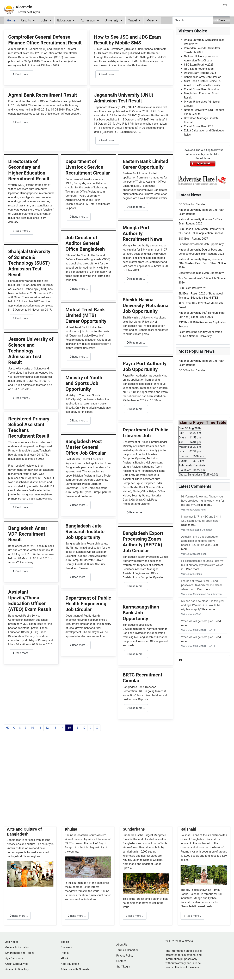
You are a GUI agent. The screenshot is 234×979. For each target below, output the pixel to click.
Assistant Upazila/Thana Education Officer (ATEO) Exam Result (29, 600)
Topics (65, 941)
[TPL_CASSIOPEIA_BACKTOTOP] (228, 972)
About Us (121, 944)
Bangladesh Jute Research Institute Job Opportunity (84, 531)
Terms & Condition (127, 950)
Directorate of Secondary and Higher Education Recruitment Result (28, 170)
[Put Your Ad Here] (202, 180)
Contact (121, 961)
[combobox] (192, 20)
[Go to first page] (7, 728)
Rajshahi (188, 829)
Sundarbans (134, 829)
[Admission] (97, 20)
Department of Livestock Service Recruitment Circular (87, 167)
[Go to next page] (91, 728)
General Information (17, 947)
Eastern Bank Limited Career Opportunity (145, 164)
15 (69, 727)
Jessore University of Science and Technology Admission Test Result (30, 350)
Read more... (204, 504)
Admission (88, 20)
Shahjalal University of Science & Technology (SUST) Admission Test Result (29, 263)
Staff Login (123, 966)
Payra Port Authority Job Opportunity (145, 366)
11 (39, 727)
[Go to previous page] (14, 728)
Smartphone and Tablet (19, 952)
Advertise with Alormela (75, 969)
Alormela (24, 7)
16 (76, 727)
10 (32, 727)
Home (11, 20)
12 (47, 727)
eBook (64, 958)
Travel (132, 20)
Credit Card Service (16, 963)
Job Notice (11, 941)
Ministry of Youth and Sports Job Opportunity (83, 383)
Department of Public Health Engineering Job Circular (88, 603)
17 (83, 727)
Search (223, 20)
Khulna (71, 829)
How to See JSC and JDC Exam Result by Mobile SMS (127, 40)
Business (66, 947)
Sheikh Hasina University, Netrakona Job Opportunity (145, 305)
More (150, 20)
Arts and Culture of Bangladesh (24, 832)
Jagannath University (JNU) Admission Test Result (123, 98)
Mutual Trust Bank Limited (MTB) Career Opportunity (85, 315)
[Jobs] (49, 20)
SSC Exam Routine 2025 (198, 64)
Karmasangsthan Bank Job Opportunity (141, 612)
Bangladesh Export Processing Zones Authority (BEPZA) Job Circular (143, 541)
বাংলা (225, 4)
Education (64, 20)
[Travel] (139, 20)
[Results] (33, 20)
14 (61, 727)
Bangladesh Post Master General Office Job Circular (85, 447)
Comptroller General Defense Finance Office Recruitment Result (45, 40)
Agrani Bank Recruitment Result (42, 95)
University (111, 20)
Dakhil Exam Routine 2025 (200, 72)
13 (54, 727)
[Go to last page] (97, 728)
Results (26, 20)
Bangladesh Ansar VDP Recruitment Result (27, 533)
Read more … (22, 74)
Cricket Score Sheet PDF (198, 126)
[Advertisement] (88, 783)
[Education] (73, 20)
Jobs (44, 20)
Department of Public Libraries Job (145, 432)
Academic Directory (17, 969)
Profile (65, 952)
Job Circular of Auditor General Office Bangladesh (85, 243)
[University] (120, 20)
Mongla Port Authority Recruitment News (142, 233)
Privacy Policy (124, 955)
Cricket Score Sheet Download (202, 89)
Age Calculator (14, 958)
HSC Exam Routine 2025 (199, 68)
